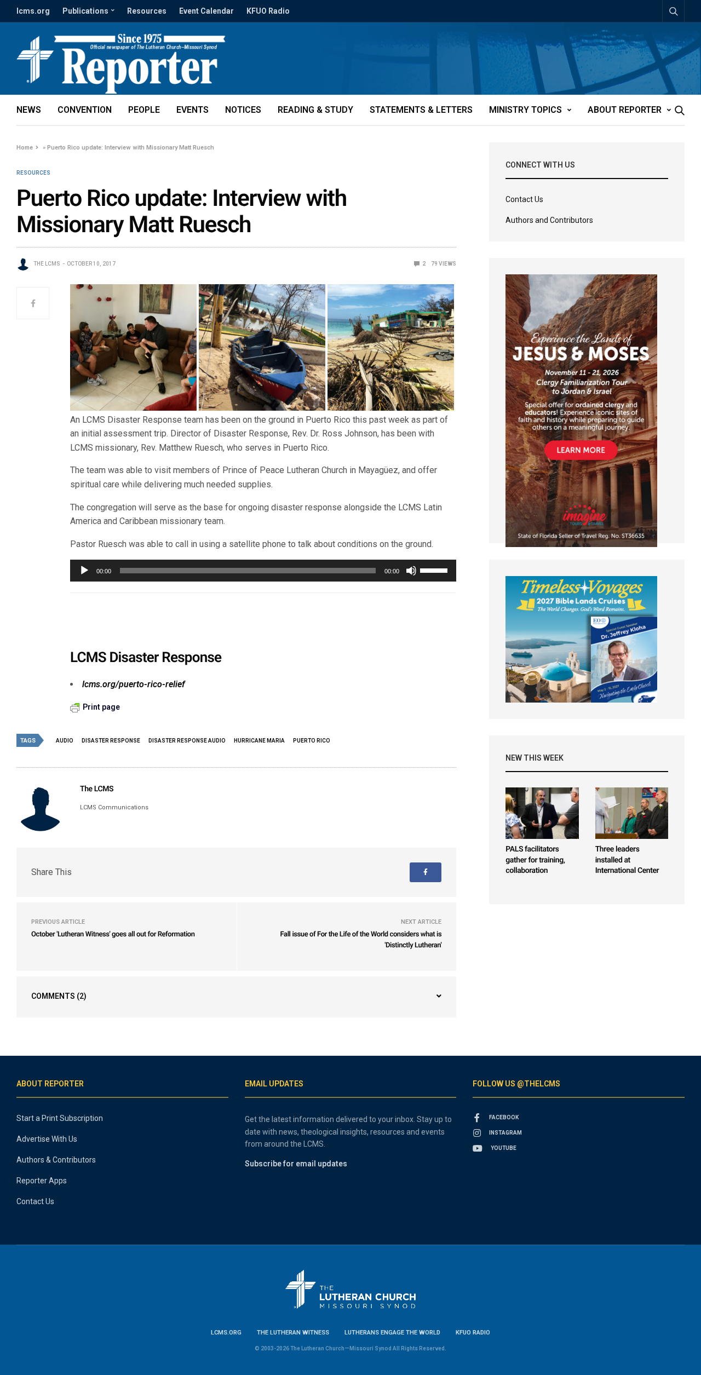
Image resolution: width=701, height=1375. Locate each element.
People (144, 110)
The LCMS (46, 264)
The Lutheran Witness (293, 1332)
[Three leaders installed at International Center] (631, 813)
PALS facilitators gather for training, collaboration (535, 860)
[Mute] (411, 570)
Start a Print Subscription (59, 1118)
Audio (64, 741)
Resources (146, 11)
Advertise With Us (46, 1139)
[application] (263, 571)
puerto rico (311, 741)
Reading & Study (315, 110)
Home (24, 147)
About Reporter (625, 110)
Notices (243, 110)
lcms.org (33, 11)
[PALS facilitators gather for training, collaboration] (541, 813)
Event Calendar (206, 11)
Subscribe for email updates (296, 1163)
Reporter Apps (41, 1180)
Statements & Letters (421, 110)
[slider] (435, 569)
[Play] (84, 570)
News (28, 110)
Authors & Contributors (56, 1159)
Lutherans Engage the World (392, 1332)
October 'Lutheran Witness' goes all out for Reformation (113, 934)
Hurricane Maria (259, 741)
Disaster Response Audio (187, 741)
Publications (85, 11)
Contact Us (524, 199)
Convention (85, 110)
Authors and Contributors (549, 220)
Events (192, 110)
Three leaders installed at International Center (627, 860)
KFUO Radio (268, 11)
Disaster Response (111, 741)
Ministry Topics (525, 110)
